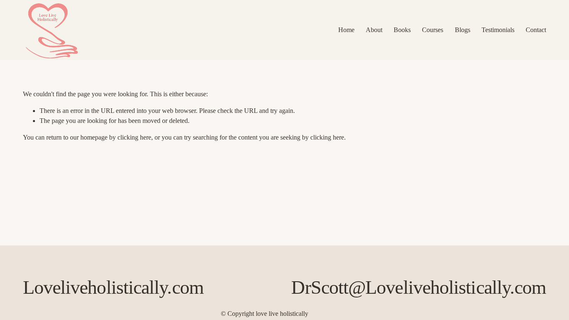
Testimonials (498, 29)
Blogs (462, 29)
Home (346, 29)
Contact (536, 29)
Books (402, 29)
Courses (432, 29)
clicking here (134, 137)
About (374, 29)
